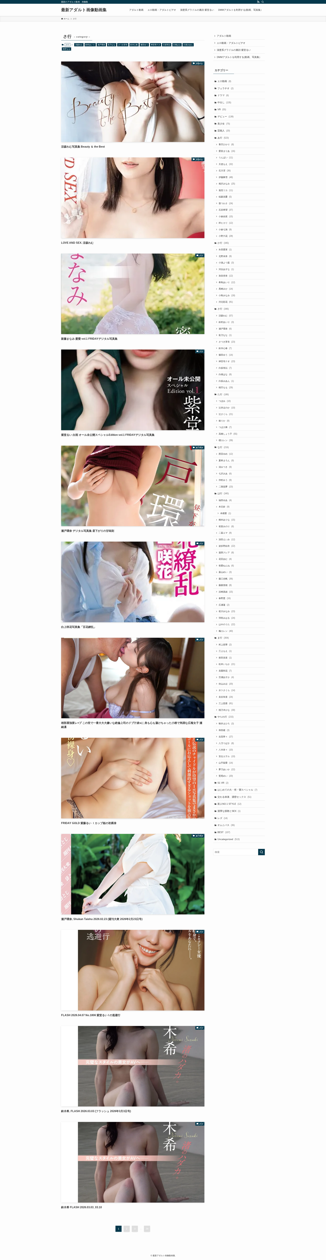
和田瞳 (224, 730)
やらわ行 (225, 716)
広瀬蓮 (224, 605)
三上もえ (225, 651)
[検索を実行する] (261, 852)
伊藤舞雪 (226, 177)
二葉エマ (225, 533)
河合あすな (226, 269)
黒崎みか (226, 289)
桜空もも (66, 49)
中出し (224, 102)
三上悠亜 (226, 703)
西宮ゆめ (226, 454)
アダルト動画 (224, 35)
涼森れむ (79, 45)
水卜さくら (227, 690)
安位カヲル (227, 756)
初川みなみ (227, 611)
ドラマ (223, 95)
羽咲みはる (227, 618)
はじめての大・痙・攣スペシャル (237, 789)
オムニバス (226, 825)
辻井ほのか (227, 407)
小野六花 (226, 236)
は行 (223, 493)
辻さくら (226, 414)
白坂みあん (188, 45)
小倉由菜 (226, 216)
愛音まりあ (227, 151)
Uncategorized (229, 839)
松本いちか (227, 664)
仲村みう (225, 480)
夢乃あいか (227, 769)
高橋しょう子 (228, 434)
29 (147, 1228)
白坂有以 (166, 45)
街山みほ (226, 684)
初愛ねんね (226, 565)
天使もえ (226, 164)
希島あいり (227, 282)
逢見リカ (226, 190)
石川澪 (225, 170)
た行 (223, 394)
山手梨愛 (226, 763)
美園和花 (225, 670)
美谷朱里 (226, 697)
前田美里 (225, 657)
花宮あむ (225, 559)
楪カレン (226, 440)
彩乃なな (111, 45)
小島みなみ (227, 295)
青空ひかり (226, 144)
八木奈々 (226, 749)
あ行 (223, 137)
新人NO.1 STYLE (229, 803)
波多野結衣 (227, 546)
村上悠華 (225, 644)
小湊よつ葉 (226, 262)
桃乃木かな (227, 710)
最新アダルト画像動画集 (84, 10)
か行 (223, 243)
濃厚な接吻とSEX (229, 811)
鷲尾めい (226, 776)
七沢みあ (225, 473)
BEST (224, 832)
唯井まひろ (226, 723)
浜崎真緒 (226, 592)
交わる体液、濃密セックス (234, 797)
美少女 (224, 123)
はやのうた (227, 624)
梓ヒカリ (226, 223)
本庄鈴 (224, 506)
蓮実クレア (226, 552)
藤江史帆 (226, 578)
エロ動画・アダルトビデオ (231, 43)
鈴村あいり (90, 45)
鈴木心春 (134, 45)
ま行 (223, 637)
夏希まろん (226, 460)
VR (222, 109)
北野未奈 (225, 256)
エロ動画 (224, 81)
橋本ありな (227, 520)
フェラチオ (225, 88)
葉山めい (225, 572)
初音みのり (226, 526)
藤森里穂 (225, 585)
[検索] (262, 2)
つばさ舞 (225, 427)
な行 (223, 447)
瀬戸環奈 (101, 45)
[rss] (258, 2)
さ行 (223, 308)
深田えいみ (227, 539)
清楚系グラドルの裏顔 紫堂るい (234, 50)
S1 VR (223, 782)
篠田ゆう (144, 45)
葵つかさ (226, 203)
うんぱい (226, 157)
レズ (223, 818)
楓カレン (226, 631)
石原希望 (226, 210)
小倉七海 (225, 229)
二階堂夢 (226, 486)
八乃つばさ (226, 743)
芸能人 (224, 130)
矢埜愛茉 (225, 249)
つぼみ (225, 401)
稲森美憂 (225, 196)
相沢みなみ (227, 183)
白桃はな (177, 45)
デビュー (225, 116)
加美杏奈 (226, 275)
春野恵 (225, 598)
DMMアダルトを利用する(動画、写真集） (239, 57)
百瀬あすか (226, 677)
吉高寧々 (226, 736)
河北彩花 (226, 302)
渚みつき (225, 467)
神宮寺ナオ (155, 45)
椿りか (224, 420)
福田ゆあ (225, 500)
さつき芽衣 (123, 45)
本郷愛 (225, 513)
